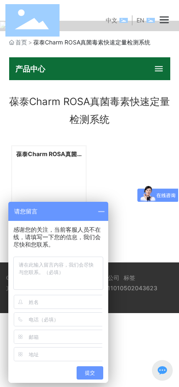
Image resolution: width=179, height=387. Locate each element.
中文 (111, 20)
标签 (129, 277)
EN (140, 20)
